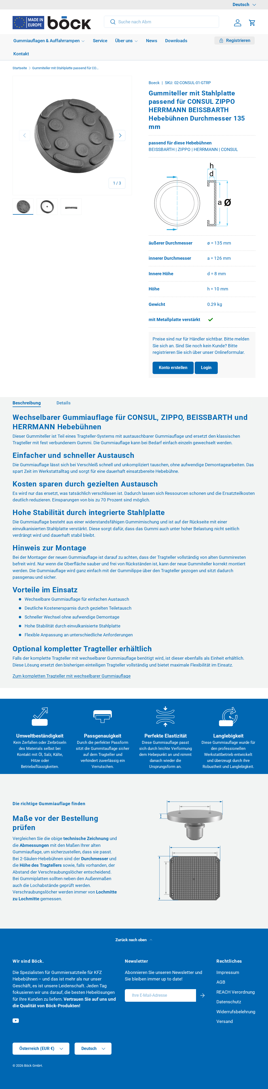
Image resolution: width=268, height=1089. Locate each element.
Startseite (20, 68)
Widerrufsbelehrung (235, 1011)
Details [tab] (64, 402)
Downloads (176, 40)
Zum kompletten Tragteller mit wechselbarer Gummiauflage (72, 676)
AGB (220, 982)
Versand (224, 1021)
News (151, 40)
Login (206, 367)
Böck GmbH (33, 1066)
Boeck (154, 82)
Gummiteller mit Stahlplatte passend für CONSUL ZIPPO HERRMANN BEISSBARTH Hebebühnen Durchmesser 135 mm (65, 68)
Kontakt (21, 53)
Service (100, 40)
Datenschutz (228, 1001)
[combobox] (161, 22)
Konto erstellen (173, 367)
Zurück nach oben (131, 940)
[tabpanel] (134, 546)
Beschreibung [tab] (27, 402)
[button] (252, 23)
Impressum (227, 972)
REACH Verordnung (235, 992)
